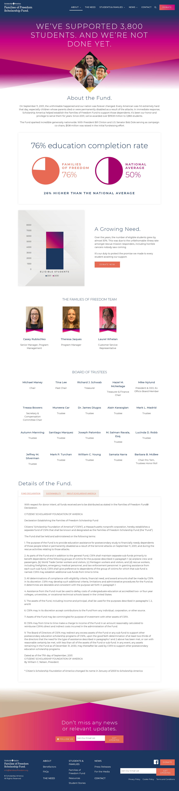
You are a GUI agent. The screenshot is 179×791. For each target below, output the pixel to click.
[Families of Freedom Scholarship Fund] (18, 7)
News (132, 7)
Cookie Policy (148, 779)
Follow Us (66, 739)
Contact (146, 7)
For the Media (102, 771)
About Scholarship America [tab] (81, 493)
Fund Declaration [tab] (30, 493)
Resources (74, 778)
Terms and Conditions (165, 779)
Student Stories (77, 783)
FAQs (46, 771)
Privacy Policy (134, 779)
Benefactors (49, 766)
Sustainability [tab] (53, 493)
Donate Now (107, 264)
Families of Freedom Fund (77, 772)
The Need (90, 7)
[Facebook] (156, 761)
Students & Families (111, 7)
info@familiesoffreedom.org (16, 770)
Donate (167, 7)
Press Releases (102, 766)
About (75, 7)
